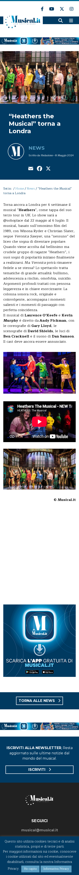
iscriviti (37, 769)
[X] (48, 169)
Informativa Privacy (56, 868)
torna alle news (37, 701)
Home (19, 188)
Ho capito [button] (30, 868)
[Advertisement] (39, 556)
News (37, 148)
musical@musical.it (39, 830)
